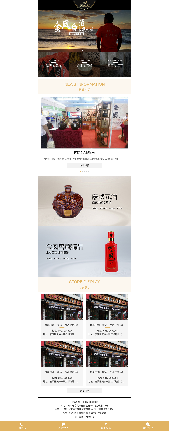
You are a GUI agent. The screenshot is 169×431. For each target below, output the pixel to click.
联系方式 (106, 428)
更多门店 (84, 391)
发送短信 (63, 428)
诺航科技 (90, 417)
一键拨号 (21, 428)
